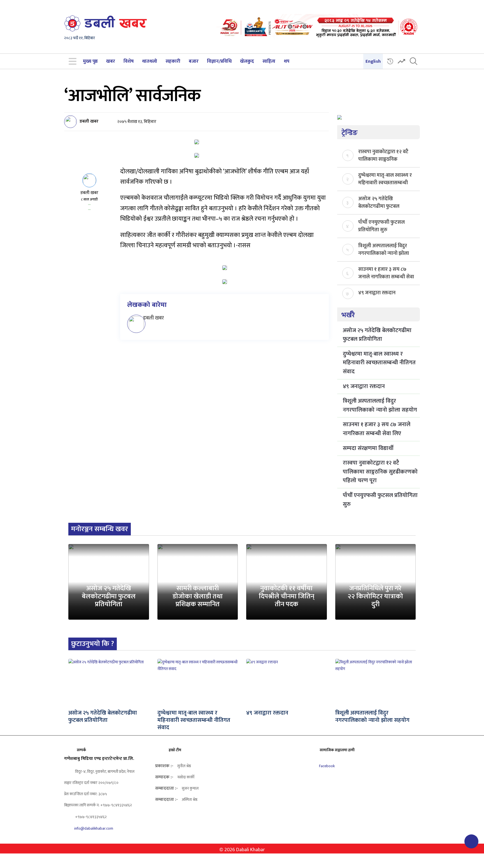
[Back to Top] (471, 841)
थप (286, 61)
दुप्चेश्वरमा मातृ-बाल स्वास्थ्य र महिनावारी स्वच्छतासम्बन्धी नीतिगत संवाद (385, 179)
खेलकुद (247, 61)
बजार (194, 61)
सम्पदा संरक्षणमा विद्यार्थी (368, 448)
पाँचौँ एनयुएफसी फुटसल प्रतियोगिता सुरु (381, 226)
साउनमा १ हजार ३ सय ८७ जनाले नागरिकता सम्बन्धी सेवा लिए (386, 273)
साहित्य (268, 61)
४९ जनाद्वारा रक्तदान (376, 293)
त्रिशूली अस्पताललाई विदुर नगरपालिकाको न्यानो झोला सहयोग (383, 249)
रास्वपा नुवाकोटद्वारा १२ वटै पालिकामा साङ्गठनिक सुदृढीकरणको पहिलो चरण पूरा (383, 155)
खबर (110, 61)
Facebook (326, 766)
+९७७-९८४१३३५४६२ (90, 817)
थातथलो (149, 61)
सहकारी (173, 61)
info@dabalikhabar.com (93, 828)
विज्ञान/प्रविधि (219, 61)
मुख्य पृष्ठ (90, 61)
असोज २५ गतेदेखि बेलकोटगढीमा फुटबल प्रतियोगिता (378, 202)
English (373, 61)
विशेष (129, 61)
